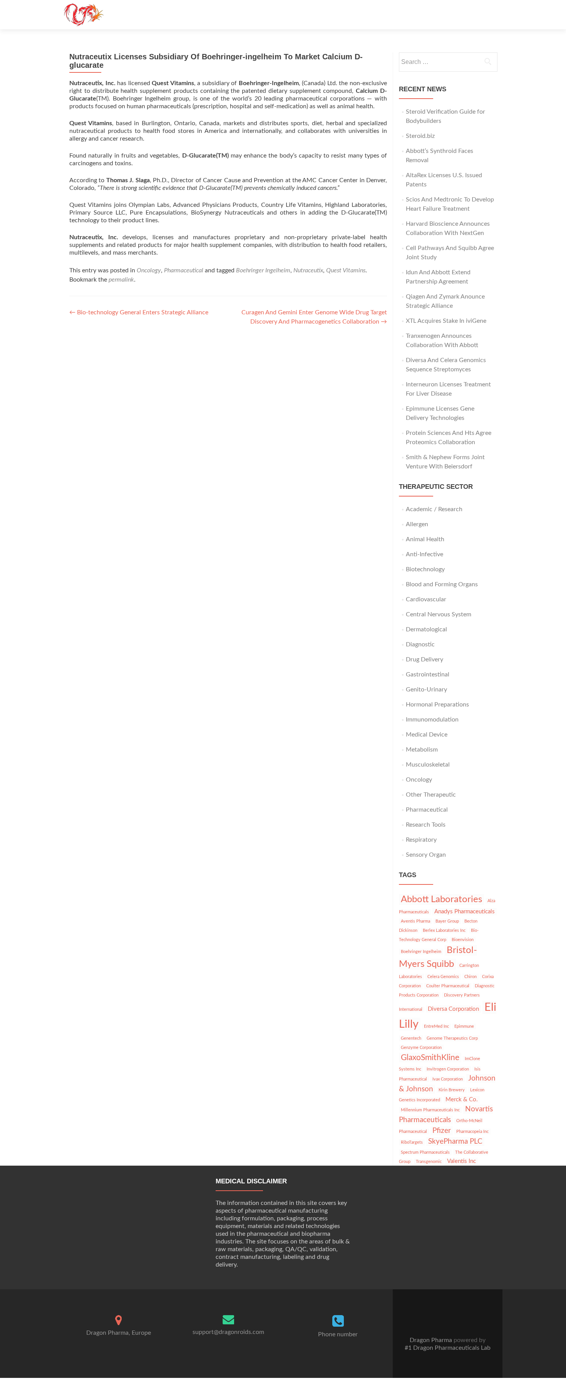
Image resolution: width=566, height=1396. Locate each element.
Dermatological (426, 629)
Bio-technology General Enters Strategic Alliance (138, 312)
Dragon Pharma (431, 1340)
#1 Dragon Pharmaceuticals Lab (448, 1348)
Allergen (417, 524)
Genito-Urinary (426, 689)
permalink (121, 280)
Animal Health (425, 539)
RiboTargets (412, 1142)
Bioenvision (463, 940)
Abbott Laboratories (441, 899)
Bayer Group (447, 921)
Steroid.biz (420, 136)
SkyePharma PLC (455, 1141)
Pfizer (441, 1130)
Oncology (149, 270)
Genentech (411, 1038)
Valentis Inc (461, 1161)
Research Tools (425, 825)
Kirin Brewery (452, 1090)
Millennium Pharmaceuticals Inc (430, 1110)
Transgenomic (429, 1161)
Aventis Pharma (415, 921)
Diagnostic (420, 644)
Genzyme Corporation (421, 1047)
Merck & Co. (461, 1099)
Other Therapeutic (431, 795)
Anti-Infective (424, 554)
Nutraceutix (308, 270)
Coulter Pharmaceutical (447, 986)
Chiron (470, 977)
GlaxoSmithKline (430, 1058)
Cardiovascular (426, 599)
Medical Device (426, 735)
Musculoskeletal (428, 765)
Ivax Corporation (447, 1079)
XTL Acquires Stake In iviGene (446, 321)
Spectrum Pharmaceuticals (425, 1152)
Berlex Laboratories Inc (444, 930)
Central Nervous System (438, 614)
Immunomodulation (432, 719)
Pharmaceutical (183, 270)
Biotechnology (425, 569)
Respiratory (421, 840)
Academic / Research (434, 509)
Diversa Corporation (453, 1009)
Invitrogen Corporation (448, 1069)
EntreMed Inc (436, 1026)
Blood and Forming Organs (442, 584)
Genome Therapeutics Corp (452, 1038)
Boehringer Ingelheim (263, 270)
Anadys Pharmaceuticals (464, 911)
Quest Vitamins (345, 270)
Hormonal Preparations (437, 704)
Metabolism (422, 750)
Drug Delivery (424, 659)
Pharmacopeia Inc (472, 1131)
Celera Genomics (443, 977)
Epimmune (464, 1026)
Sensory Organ (426, 855)
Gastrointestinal (427, 674)
